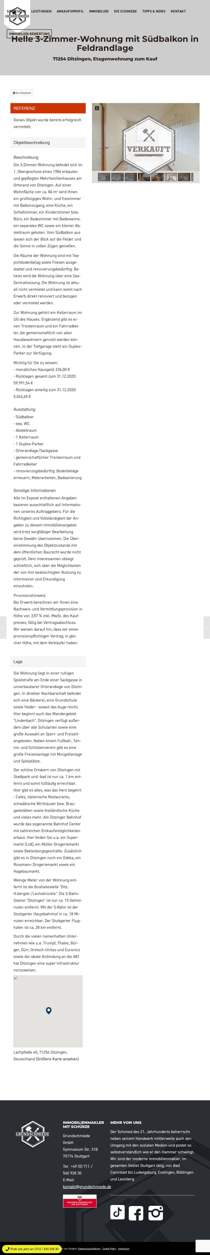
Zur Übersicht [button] (23, 92)
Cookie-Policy (109, 1248)
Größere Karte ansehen (57, 1059)
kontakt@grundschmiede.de (87, 1186)
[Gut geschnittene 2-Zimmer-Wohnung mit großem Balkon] (207, 627)
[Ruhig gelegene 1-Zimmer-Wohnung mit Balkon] (3, 627)
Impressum (123, 1248)
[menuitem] (16, 11)
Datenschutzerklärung (89, 1248)
